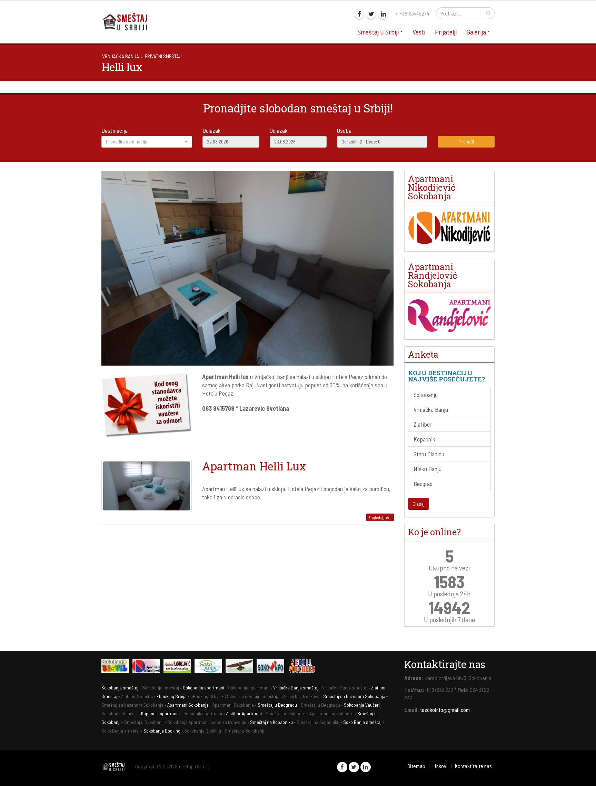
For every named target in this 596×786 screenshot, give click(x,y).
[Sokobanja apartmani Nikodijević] (147, 667)
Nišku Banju (427, 468)
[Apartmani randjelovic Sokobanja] (449, 315)
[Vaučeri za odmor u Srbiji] (303, 667)
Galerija (476, 32)
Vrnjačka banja (120, 56)
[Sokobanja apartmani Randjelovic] (179, 667)
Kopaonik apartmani (160, 713)
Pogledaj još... (380, 517)
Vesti (419, 32)
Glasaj (419, 504)
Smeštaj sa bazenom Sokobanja (354, 696)
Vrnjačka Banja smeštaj (295, 687)
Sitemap (416, 766)
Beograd (423, 483)
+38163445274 (414, 13)
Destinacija (114, 130)
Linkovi (440, 766)
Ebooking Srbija (172, 696)
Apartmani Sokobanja (188, 705)
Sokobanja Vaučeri (362, 705)
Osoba (344, 130)
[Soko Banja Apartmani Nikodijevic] (449, 227)
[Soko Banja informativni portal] (210, 667)
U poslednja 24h (449, 593)
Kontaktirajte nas (473, 766)
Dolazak (211, 130)
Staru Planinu (429, 454)
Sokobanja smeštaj (119, 687)
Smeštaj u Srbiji (378, 32)
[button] (146, 142)
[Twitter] (371, 14)
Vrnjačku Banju (431, 409)
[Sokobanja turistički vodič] (116, 667)
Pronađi (466, 142)
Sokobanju (426, 394)
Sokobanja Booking (161, 731)
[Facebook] (359, 14)
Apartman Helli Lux (254, 466)
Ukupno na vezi (449, 567)
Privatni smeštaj (163, 56)
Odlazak (279, 130)
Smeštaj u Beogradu (277, 705)
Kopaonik (424, 439)
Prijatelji (446, 32)
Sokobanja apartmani (203, 687)
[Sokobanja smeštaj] (241, 667)
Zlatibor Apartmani (244, 713)
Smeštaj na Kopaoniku (271, 722)
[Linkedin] (383, 14)
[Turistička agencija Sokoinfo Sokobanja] (272, 667)
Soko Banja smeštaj (362, 722)
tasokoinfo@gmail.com (445, 709)
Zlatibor (422, 424)
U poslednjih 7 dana (449, 619)
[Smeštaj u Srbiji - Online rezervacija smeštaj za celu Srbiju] (127, 21)
